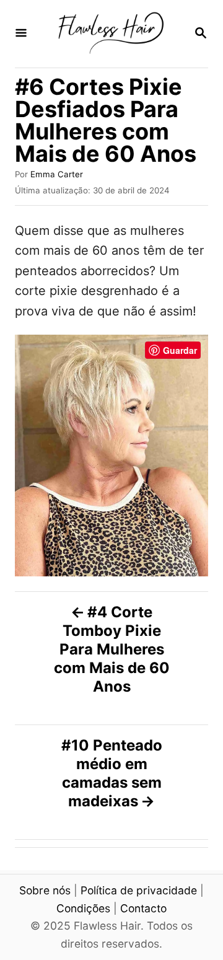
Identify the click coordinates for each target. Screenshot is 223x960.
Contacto (143, 908)
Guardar (180, 350)
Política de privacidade (139, 890)
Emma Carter (56, 174)
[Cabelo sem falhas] (110, 34)
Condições (83, 908)
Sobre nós (45, 890)
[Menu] (21, 34)
